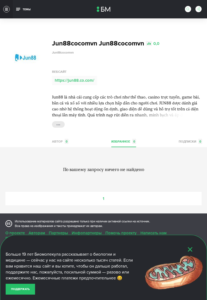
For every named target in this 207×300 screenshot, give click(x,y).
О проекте (15, 232)
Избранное (123, 141)
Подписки (190, 141)
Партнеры (58, 232)
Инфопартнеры (87, 232)
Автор (59, 141)
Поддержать (20, 289)
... (58, 124)
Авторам (37, 232)
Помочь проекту (121, 232)
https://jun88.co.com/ (74, 80)
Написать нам (153, 232)
